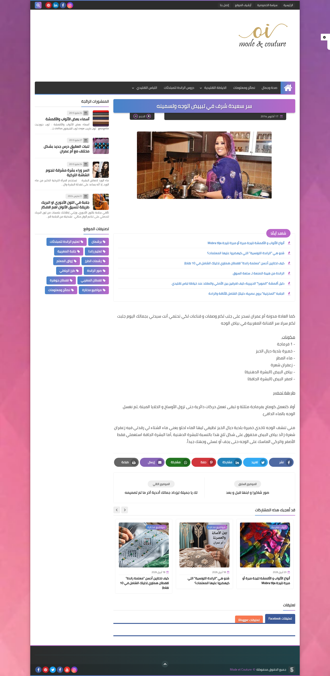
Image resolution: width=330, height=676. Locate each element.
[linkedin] (56, 5)
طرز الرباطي (67, 271)
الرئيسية (288, 5)
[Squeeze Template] (291, 669)
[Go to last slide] (124, 510)
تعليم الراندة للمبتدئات (64, 242)
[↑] (165, 664)
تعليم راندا (95, 251)
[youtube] (67, 670)
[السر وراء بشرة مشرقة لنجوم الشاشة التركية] (101, 170)
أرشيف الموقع (243, 5)
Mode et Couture (241, 669)
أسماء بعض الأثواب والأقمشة (67, 119)
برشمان (97, 242)
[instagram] (70, 5)
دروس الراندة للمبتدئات (179, 88)
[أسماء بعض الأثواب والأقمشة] (101, 118)
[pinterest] (48, 5)
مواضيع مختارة (92, 290)
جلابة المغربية (66, 251)
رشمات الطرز (93, 261)
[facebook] (63, 5)
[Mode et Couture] (262, 36)
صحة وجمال (269, 88)
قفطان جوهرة (59, 280)
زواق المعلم (65, 261)
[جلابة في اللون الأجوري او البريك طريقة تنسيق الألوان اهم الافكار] (101, 202)
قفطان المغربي (91, 280)
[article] (161, 487)
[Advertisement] (116, 45)
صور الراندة (94, 271)
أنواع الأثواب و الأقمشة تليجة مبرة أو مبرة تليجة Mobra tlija (246, 243)
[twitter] (53, 670)
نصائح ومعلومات (244, 88)
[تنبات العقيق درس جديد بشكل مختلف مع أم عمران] (101, 146)
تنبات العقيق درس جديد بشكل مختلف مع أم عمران (66, 148)
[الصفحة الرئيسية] (288, 88)
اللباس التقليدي (146, 88)
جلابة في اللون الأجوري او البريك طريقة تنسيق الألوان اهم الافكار (65, 204)
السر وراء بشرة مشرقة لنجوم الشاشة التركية (67, 172)
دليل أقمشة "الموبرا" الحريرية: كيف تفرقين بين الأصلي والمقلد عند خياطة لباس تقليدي (228, 283)
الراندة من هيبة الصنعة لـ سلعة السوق (258, 273)
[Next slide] (116, 510)
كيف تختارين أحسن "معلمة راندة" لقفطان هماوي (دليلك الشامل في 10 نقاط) (234, 263)
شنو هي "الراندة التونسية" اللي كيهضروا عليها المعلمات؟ (245, 253)
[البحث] (38, 5)
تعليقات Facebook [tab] (280, 618)
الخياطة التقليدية (215, 88)
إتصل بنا (224, 5)
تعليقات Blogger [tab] (249, 620)
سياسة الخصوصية (267, 5)
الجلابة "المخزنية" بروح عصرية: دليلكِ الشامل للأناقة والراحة (246, 293)
